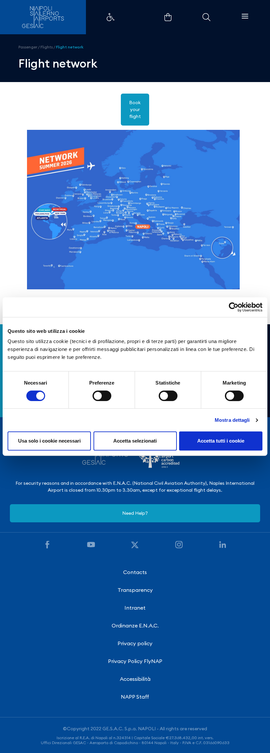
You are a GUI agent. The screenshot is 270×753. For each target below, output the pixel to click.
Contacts (135, 572)
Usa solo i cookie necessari (49, 441)
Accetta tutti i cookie (220, 441)
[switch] (102, 396)
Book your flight (135, 109)
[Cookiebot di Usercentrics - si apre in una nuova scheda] (233, 307)
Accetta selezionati (135, 441)
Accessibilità (135, 679)
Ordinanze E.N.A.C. (135, 625)
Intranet (135, 607)
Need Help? (135, 513)
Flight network (69, 46)
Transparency (135, 590)
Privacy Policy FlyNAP (135, 661)
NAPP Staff (135, 696)
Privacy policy (135, 643)
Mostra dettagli (232, 420)
